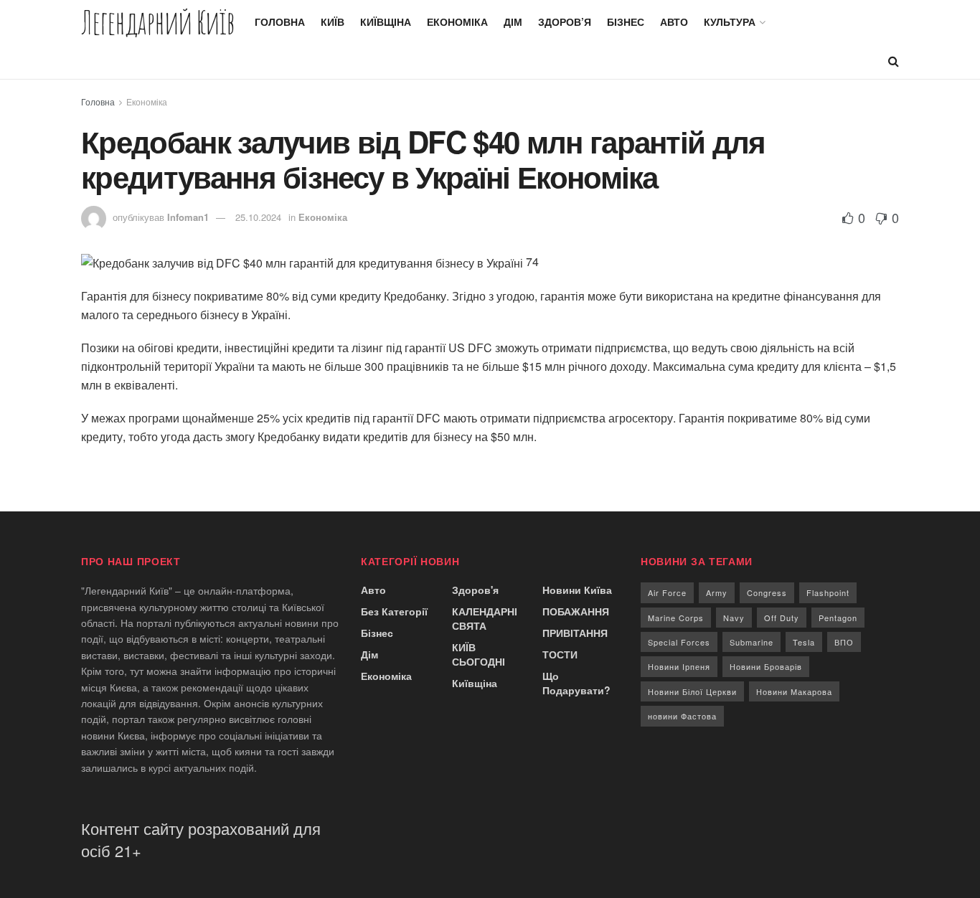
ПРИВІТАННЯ (575, 632)
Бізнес (625, 21)
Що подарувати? (576, 682)
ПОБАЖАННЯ (575, 611)
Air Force (667, 592)
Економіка (457, 21)
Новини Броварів (766, 666)
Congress (767, 592)
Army (716, 592)
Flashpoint (827, 592)
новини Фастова (682, 716)
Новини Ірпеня (679, 666)
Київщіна (385, 21)
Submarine (751, 642)
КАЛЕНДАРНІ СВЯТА (484, 618)
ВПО (844, 642)
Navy (734, 617)
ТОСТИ (560, 654)
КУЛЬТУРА (729, 21)
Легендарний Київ (158, 22)
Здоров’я (564, 21)
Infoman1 (188, 217)
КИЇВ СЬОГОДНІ (478, 654)
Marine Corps (676, 617)
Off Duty (781, 617)
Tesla (804, 642)
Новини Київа (577, 589)
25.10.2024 (258, 217)
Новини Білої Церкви (692, 691)
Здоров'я (475, 589)
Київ (332, 21)
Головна (280, 21)
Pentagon (838, 617)
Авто (674, 21)
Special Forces (679, 642)
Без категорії (394, 611)
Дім (513, 21)
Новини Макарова (794, 691)
